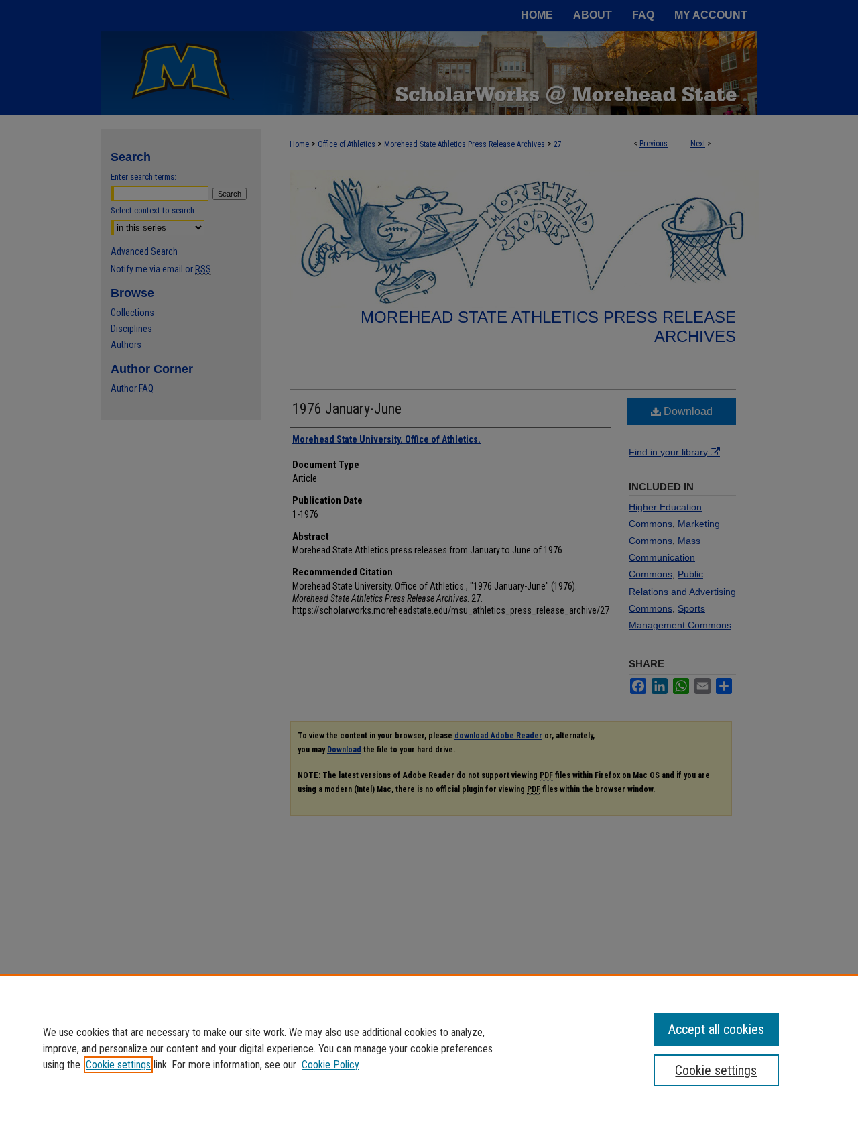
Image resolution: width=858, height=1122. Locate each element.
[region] (429, 1048)
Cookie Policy (330, 1064)
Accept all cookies (716, 1029)
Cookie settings (118, 1064)
